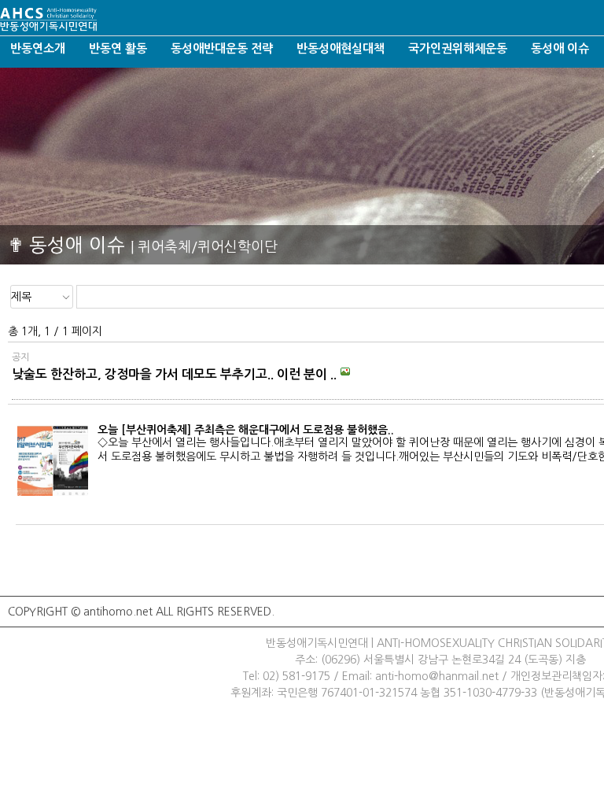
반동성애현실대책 (340, 48)
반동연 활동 (118, 48)
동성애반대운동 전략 (222, 48)
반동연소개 (37, 48)
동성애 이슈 (560, 48)
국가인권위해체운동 (457, 48)
